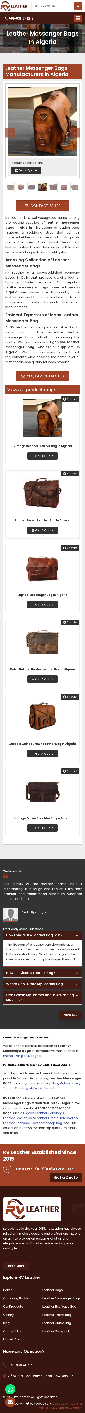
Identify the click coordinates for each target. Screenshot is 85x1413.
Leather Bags (52, 1290)
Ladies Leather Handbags (44, 1113)
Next (75, 132)
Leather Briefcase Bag (59, 1306)
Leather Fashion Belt (18, 1118)
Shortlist (72, 399)
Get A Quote (43, 456)
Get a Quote (66, 1177)
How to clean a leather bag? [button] (30, 972)
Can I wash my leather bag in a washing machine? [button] (40, 997)
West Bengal (44, 1088)
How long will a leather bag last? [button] (34, 935)
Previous (10, 132)
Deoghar (34, 1055)
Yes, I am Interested (45, 375)
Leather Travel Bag (56, 1314)
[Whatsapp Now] (10, 1389)
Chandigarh (24, 1088)
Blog (6, 1323)
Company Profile (16, 1298)
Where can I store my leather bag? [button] (35, 984)
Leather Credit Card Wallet (56, 1118)
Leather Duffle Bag (56, 1323)
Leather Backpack (16, 1123)
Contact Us (12, 1331)
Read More (16, 1266)
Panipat (21, 1055)
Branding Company (69, 1408)
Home (7, 1290)
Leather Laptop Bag (47, 1123)
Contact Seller (45, 205)
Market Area (12, 1339)
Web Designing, (62, 1404)
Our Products (13, 1306)
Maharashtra (69, 1083)
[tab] (42, 935)
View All (70, 1015)
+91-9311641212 (20, 18)
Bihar (54, 1083)
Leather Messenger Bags (61, 1298)
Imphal (8, 1055)
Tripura (8, 1088)
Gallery (8, 1314)
